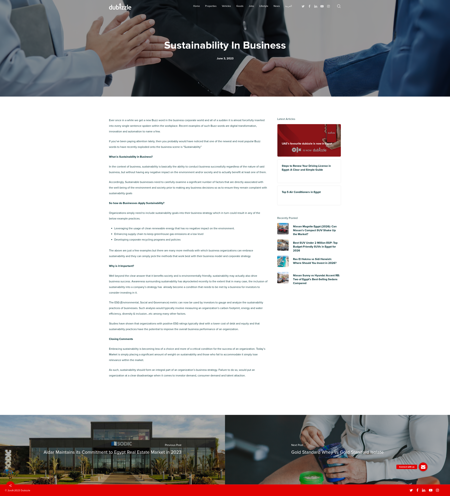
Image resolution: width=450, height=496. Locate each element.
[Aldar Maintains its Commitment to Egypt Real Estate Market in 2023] (112, 449)
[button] (423, 466)
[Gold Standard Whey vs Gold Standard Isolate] (337, 449)
